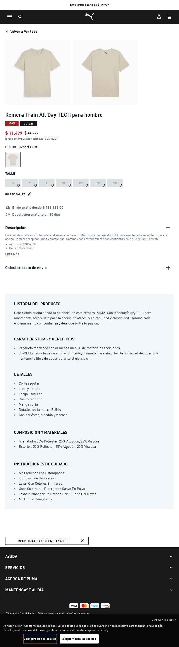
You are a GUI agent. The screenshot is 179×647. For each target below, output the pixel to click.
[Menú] (9, 16)
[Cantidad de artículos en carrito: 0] (169, 16)
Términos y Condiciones (20, 613)
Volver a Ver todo (23, 31)
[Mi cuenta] (159, 16)
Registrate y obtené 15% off (43, 541)
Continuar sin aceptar (164, 619)
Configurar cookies (78, 613)
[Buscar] (20, 16)
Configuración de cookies (40, 638)
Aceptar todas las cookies (79, 638)
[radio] (13, 159)
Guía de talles (15, 194)
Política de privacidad (51, 613)
